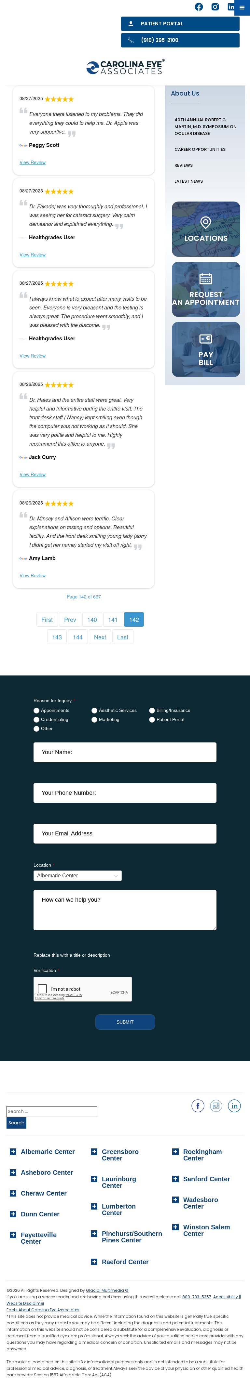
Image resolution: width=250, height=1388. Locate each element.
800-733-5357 (196, 1297)
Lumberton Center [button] (119, 1209)
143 (57, 637)
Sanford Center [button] (206, 1179)
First (47, 619)
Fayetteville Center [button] (39, 1238)
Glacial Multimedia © (107, 1290)
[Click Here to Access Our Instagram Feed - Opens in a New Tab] (216, 1105)
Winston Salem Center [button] (206, 1230)
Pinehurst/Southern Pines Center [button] (130, 1237)
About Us (185, 93)
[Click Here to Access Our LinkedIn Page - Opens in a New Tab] (234, 1105)
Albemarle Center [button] (48, 1151)
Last (122, 637)
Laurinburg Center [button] (119, 1182)
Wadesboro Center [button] (200, 1203)
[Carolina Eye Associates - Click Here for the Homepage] (126, 67)
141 (113, 619)
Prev (70, 619)
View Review (33, 162)
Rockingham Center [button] (202, 1155)
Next (100, 637)
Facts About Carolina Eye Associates (43, 1310)
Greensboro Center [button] (120, 1155)
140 (92, 619)
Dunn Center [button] (40, 1214)
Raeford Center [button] (125, 1261)
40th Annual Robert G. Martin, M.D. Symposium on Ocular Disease (205, 127)
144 (78, 637)
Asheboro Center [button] (47, 1172)
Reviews (183, 165)
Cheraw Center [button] (44, 1193)
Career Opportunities (200, 149)
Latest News (188, 181)
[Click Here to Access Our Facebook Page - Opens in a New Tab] (197, 1105)
